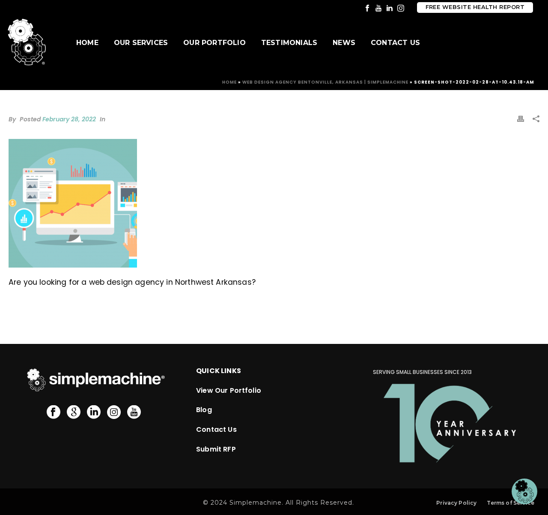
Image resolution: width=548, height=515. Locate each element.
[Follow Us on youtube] (134, 412)
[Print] (520, 118)
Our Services (141, 43)
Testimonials (289, 43)
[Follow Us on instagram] (114, 412)
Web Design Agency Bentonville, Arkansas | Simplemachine (325, 82)
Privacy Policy (456, 503)
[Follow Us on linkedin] (94, 412)
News (344, 43)
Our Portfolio (214, 43)
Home (87, 43)
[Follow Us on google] (73, 412)
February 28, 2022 (69, 119)
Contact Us (395, 43)
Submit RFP (216, 449)
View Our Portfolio (228, 390)
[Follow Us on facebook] (53, 412)
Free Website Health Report (475, 7)
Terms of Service (510, 503)
